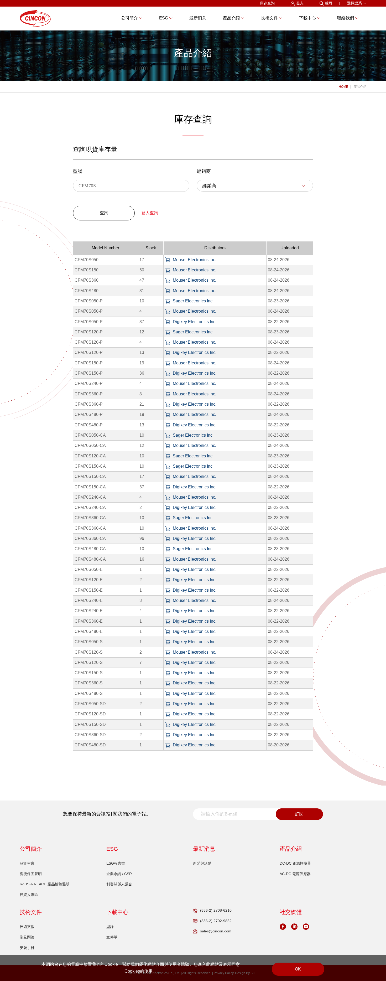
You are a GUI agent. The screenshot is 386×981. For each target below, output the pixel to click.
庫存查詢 (267, 3)
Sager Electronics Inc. (193, 301)
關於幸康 (27, 863)
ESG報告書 (115, 863)
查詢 (104, 213)
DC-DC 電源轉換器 (295, 863)
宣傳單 (111, 937)
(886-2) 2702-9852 (216, 921)
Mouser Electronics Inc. (194, 259)
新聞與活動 (202, 863)
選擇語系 (354, 3)
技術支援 (27, 927)
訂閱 (299, 814)
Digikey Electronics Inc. (194, 321)
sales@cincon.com (215, 931)
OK (298, 969)
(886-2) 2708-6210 (216, 910)
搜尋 (328, 3)
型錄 (110, 927)
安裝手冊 (27, 948)
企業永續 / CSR (119, 874)
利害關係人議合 (119, 884)
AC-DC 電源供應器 (295, 874)
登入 (300, 3)
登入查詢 (149, 213)
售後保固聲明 (31, 874)
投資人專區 (29, 894)
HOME (343, 87)
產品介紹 (360, 87)
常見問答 (27, 937)
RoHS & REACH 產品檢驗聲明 (45, 884)
